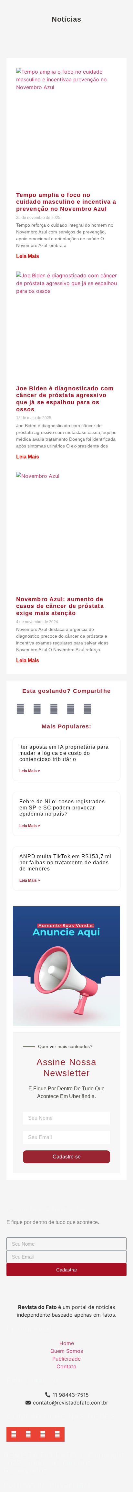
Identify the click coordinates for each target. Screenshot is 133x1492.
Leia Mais (27, 256)
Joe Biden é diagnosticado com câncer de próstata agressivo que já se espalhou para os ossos (65, 399)
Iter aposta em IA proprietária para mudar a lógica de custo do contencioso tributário (64, 753)
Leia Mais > (29, 771)
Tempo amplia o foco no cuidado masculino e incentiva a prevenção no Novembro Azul (66, 202)
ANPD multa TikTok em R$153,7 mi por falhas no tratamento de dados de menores (65, 862)
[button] (20, 709)
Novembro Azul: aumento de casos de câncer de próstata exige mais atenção (60, 606)
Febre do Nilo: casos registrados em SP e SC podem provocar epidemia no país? (62, 808)
